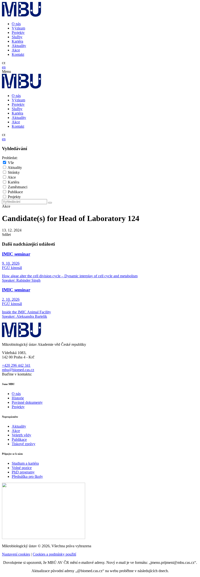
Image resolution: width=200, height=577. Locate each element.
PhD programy (23, 472)
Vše (11, 163)
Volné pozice (22, 468)
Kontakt (18, 54)
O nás (16, 24)
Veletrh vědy (21, 435)
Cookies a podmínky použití (54, 554)
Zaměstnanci (17, 187)
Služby (17, 37)
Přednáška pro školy (27, 476)
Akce (16, 50)
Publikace (15, 192)
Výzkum (18, 28)
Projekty (18, 32)
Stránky (14, 172)
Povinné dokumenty (27, 402)
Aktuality (19, 46)
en (4, 67)
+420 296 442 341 (16, 365)
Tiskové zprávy (23, 444)
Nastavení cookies (16, 554)
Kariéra (17, 41)
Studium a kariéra (25, 463)
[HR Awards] (43, 538)
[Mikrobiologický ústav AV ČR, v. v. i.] (21, 15)
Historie (18, 398)
